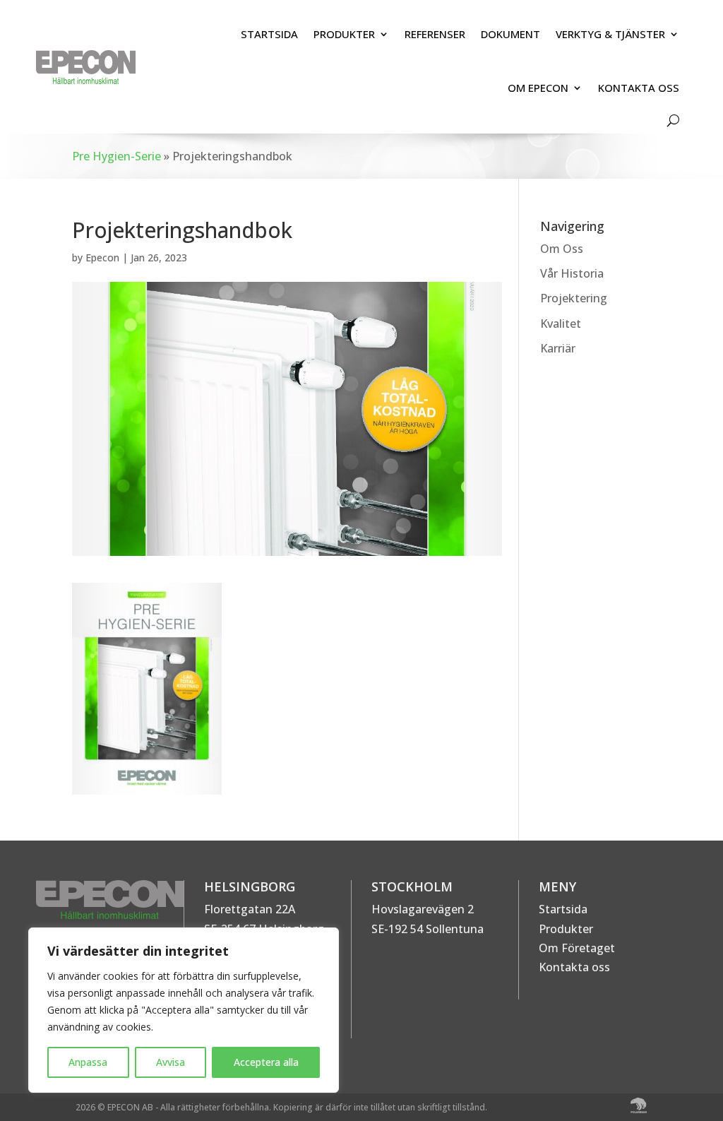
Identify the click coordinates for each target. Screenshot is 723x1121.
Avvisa (170, 1062)
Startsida (563, 909)
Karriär (557, 348)
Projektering (573, 298)
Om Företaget (577, 948)
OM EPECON (538, 88)
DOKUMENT (510, 34)
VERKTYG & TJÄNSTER (610, 34)
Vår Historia (572, 273)
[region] (183, 1010)
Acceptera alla (266, 1062)
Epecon (102, 257)
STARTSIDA (269, 34)
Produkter (566, 929)
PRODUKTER (344, 34)
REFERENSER (435, 34)
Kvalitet (560, 323)
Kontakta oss (574, 967)
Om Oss (561, 248)
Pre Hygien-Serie (116, 156)
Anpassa (87, 1062)
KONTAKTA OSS (638, 88)
